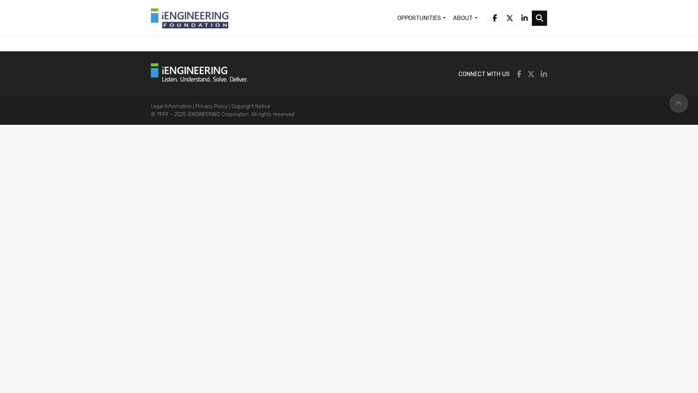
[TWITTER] (509, 18)
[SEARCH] (539, 18)
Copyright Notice (251, 106)
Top (678, 103)
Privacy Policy (212, 106)
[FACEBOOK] (494, 18)
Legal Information (172, 106)
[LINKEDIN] (524, 18)
